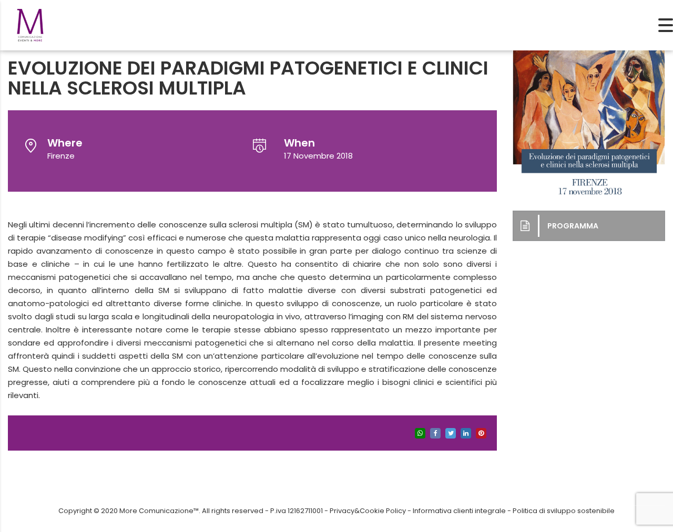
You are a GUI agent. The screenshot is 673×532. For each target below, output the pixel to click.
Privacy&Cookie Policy (368, 511)
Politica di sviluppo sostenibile (564, 511)
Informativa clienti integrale (459, 511)
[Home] (30, 24)
